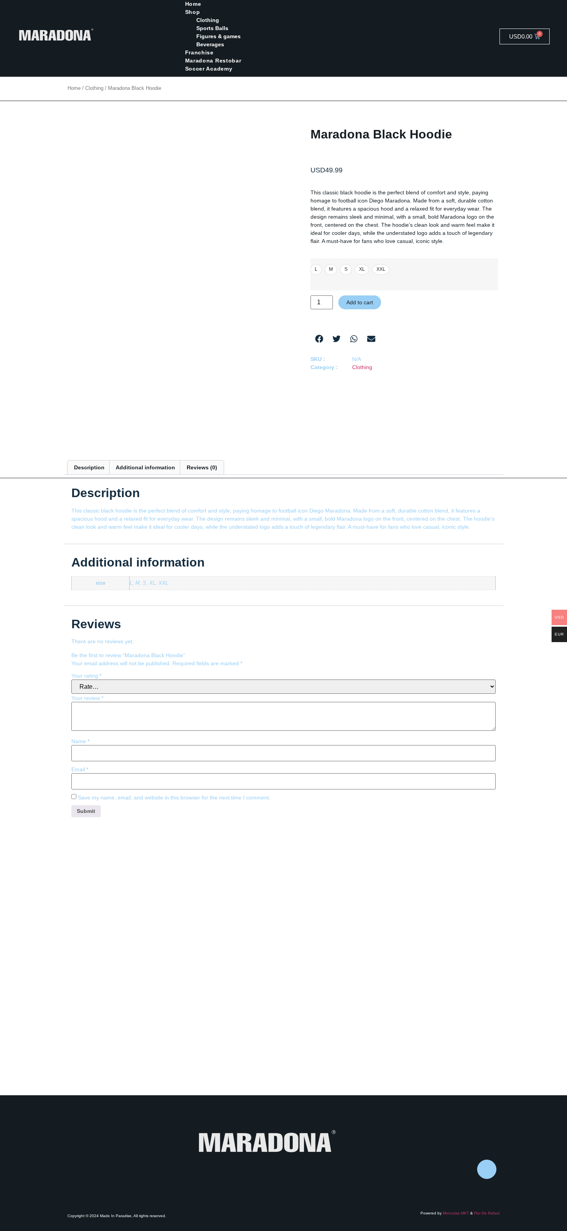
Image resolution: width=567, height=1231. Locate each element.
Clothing (207, 20)
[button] (319, 338)
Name (80, 741)
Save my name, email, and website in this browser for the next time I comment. (174, 797)
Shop (192, 12)
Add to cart (359, 302)
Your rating (86, 675)
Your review (87, 698)
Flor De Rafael (487, 1213)
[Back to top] (486, 1169)
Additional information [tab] (145, 467)
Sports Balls (212, 28)
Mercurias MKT (456, 1213)
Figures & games (218, 36)
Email (79, 769)
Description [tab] (89, 467)
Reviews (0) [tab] (202, 467)
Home (74, 88)
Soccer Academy (209, 69)
